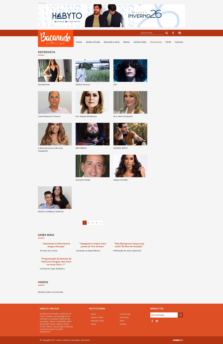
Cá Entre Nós (139, 42)
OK (180, 315)
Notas (127, 42)
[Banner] (111, 15)
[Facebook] (173, 33)
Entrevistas (156, 42)
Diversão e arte (97, 321)
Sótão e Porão (93, 42)
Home (79, 42)
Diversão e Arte (112, 42)
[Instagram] (179, 33)
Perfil (168, 42)
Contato (179, 42)
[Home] (56, 38)
